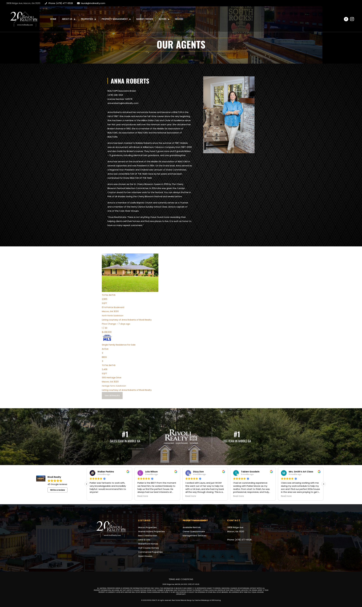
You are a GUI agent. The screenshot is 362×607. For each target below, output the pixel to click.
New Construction (147, 535)
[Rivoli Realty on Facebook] (346, 19)
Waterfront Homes (148, 543)
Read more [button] (95, 496)
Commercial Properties (150, 551)
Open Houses (145, 556)
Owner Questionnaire (194, 531)
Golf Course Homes (148, 547)
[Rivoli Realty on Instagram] (352, 19)
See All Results (112, 395)
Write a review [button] (57, 490)
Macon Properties (147, 527)
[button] (323, 484)
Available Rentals (192, 527)
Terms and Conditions (181, 579)
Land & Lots (144, 539)
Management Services (194, 535)
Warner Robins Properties (151, 531)
